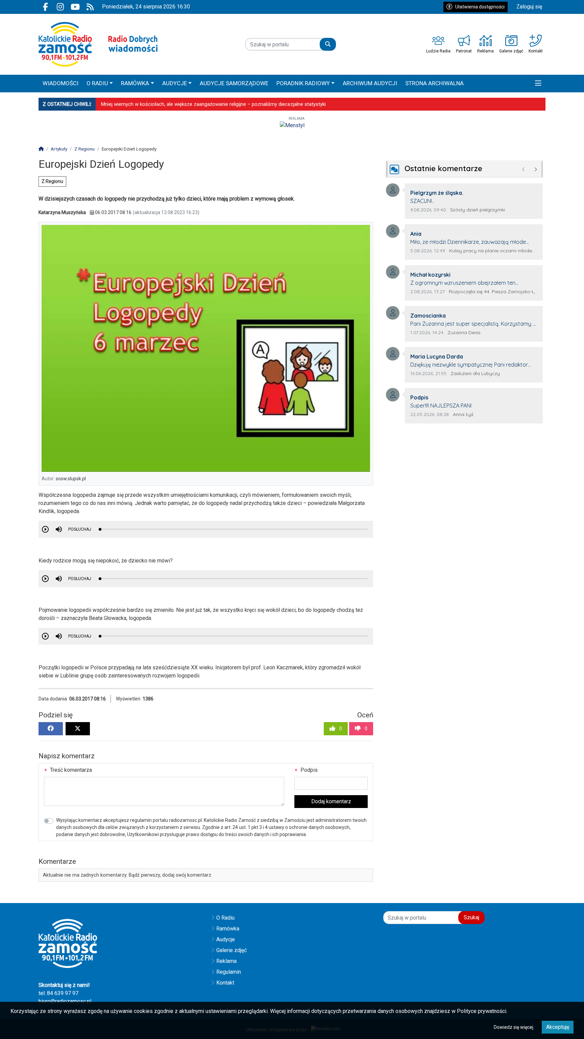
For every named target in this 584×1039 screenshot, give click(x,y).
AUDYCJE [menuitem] (174, 83)
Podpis (308, 770)
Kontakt (225, 982)
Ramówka (227, 928)
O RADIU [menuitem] (97, 83)
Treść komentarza (70, 770)
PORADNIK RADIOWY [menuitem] (303, 83)
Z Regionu (52, 181)
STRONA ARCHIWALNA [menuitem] (434, 83)
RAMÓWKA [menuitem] (135, 83)
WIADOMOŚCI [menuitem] (60, 83)
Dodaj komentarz (331, 801)
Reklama (226, 961)
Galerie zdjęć (231, 950)
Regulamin (228, 972)
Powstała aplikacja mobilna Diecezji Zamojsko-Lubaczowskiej (169, 104)
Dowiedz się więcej (513, 1027)
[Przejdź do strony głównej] (98, 44)
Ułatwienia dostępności (480, 6)
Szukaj (471, 917)
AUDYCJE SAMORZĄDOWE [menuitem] (234, 83)
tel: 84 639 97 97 (58, 993)
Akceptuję (557, 1027)
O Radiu (225, 918)
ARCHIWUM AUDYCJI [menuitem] (370, 83)
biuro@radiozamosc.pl (65, 1001)
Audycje (225, 939)
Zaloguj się (529, 6)
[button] (538, 83)
